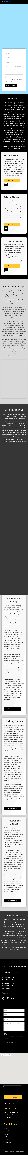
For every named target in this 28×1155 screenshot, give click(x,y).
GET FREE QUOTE (10, 85)
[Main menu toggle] (24, 2)
